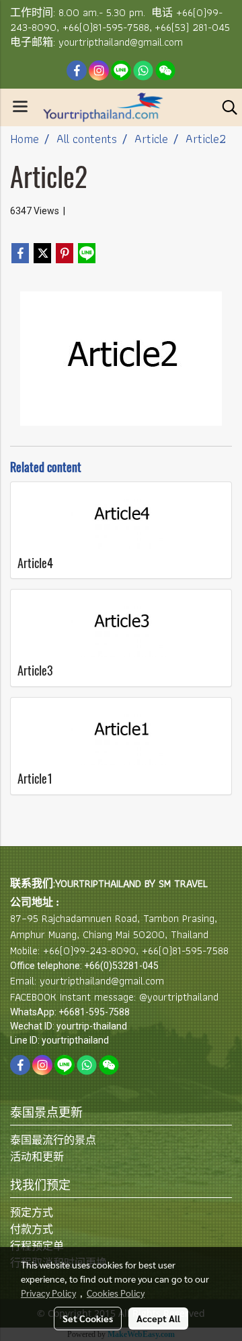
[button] (225, 107)
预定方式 (31, 1212)
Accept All (158, 1318)
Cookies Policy (116, 1293)
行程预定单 (37, 1246)
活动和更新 (37, 1156)
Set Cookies (88, 1318)
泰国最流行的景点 (53, 1139)
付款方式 (31, 1229)
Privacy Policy (48, 1293)
